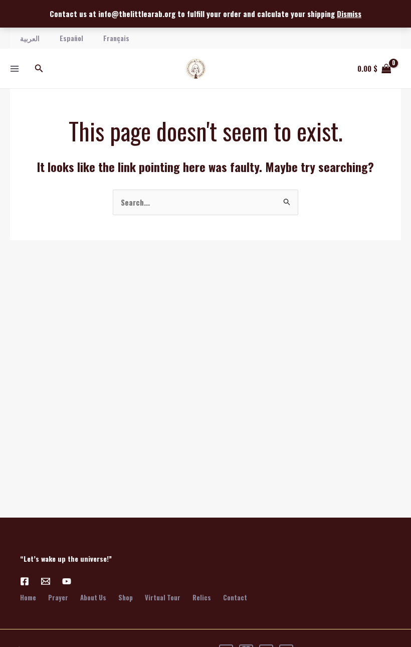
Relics (201, 597)
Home (28, 597)
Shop (125, 597)
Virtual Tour (162, 597)
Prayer (58, 597)
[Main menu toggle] (14, 68)
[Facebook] (24, 581)
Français (116, 38)
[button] (39, 68)
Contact (235, 597)
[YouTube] (66, 581)
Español (71, 38)
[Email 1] (45, 581)
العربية (30, 38)
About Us (93, 597)
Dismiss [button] (349, 13)
